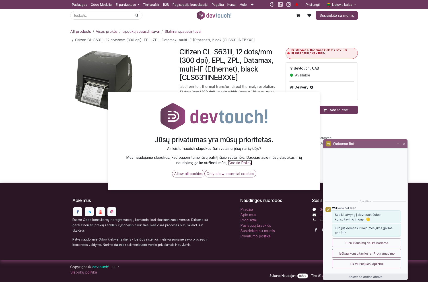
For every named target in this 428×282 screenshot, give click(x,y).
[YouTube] (296, 4)
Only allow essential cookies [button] (230, 173)
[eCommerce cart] (298, 15)
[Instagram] (288, 4)
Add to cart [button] (338, 110)
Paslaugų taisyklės (255, 225)
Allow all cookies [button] (188, 173)
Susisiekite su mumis (336, 15)
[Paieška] (136, 15)
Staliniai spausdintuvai (183, 31)
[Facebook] (272, 4)
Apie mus (248, 214)
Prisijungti (313, 4)
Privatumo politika (255, 236)
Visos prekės (106, 31)
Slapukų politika (83, 272)
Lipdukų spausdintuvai (141, 31)
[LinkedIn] (280, 4)
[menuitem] (79, 4)
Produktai (248, 220)
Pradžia (246, 209)
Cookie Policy (239, 163)
